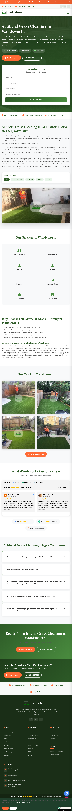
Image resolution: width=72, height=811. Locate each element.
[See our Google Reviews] (66, 793)
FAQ (29, 752)
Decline (13, 808)
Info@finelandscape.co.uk (25, 6)
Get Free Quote (12, 58)
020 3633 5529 (8, 6)
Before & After (54, 742)
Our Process (32, 739)
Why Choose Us (33, 735)
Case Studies (54, 735)
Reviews (52, 739)
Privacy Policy (54, 755)
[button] (16, 482)
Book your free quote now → (57, 2)
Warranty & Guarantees (35, 742)
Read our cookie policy (22, 803)
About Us (31, 732)
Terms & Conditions (56, 751)
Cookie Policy (54, 758)
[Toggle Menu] (68, 13)
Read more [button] (7, 510)
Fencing (6, 742)
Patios (5, 739)
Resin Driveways (9, 732)
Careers (30, 748)
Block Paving (7, 735)
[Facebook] (61, 6)
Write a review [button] (62, 488)
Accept (5, 808)
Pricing (30, 755)
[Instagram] (64, 6)
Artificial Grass (8, 748)
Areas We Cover (33, 745)
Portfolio (53, 732)
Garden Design (8, 752)
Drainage (6, 755)
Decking (6, 745)
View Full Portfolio (37, 454)
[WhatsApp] (68, 6)
